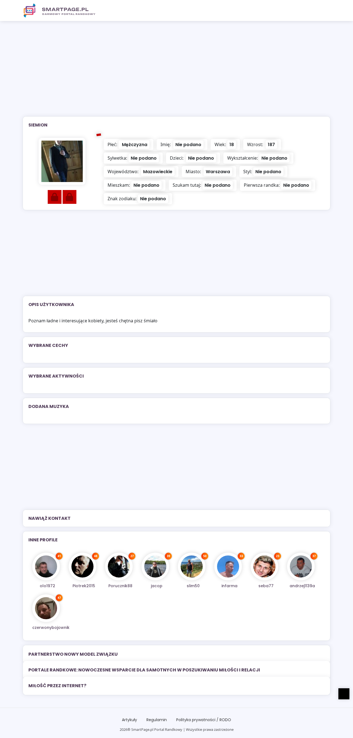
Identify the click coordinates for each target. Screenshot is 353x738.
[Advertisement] (176, 72)
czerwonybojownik (50, 627)
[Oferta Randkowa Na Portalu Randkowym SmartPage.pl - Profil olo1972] (46, 566)
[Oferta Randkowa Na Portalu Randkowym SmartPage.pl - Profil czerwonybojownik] (46, 608)
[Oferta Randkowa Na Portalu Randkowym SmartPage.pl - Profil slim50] (191, 566)
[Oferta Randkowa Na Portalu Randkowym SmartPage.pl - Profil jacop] (155, 566)
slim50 (193, 586)
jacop (156, 586)
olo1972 (47, 586)
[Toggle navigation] (322, 10)
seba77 (266, 586)
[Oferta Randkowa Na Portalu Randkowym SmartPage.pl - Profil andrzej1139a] (301, 566)
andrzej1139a (302, 586)
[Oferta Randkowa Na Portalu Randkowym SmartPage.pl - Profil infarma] (228, 566)
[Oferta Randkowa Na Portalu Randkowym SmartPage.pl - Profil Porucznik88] (119, 566)
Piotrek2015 (84, 586)
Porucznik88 (120, 586)
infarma (229, 586)
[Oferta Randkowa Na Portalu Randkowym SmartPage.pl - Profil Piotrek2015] (82, 566)
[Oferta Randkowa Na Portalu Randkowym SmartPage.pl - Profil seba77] (264, 566)
